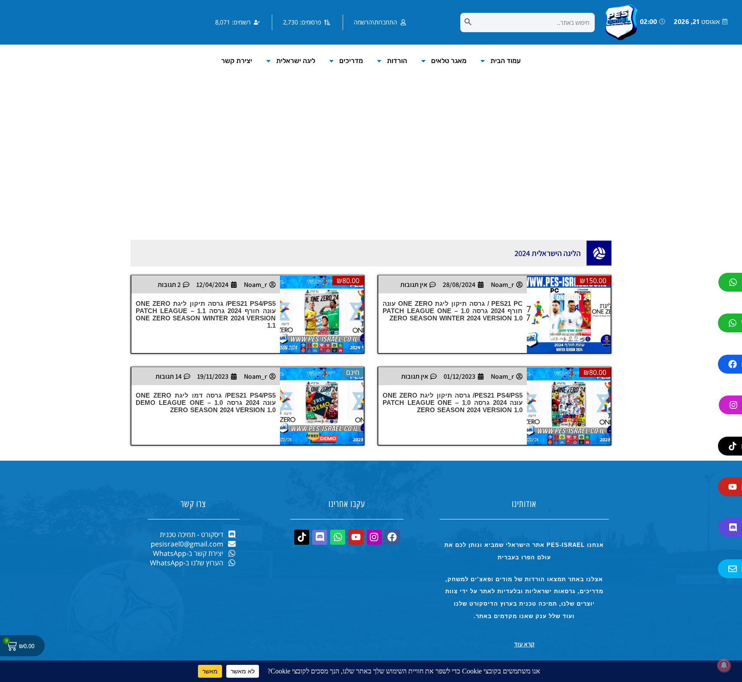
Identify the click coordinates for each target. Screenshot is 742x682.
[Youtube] (355, 537)
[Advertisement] (371, 167)
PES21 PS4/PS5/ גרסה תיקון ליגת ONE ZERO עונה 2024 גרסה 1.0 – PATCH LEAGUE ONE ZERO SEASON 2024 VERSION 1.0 (453, 402)
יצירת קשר (236, 61)
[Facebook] (392, 537)
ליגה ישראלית (295, 61)
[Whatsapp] (337, 537)
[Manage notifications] (724, 665)
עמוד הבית (505, 61)
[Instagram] (374, 537)
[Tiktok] (301, 537)
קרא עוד (524, 644)
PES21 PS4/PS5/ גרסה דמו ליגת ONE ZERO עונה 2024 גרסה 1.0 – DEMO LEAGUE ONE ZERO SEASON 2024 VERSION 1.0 (206, 402)
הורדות (397, 61)
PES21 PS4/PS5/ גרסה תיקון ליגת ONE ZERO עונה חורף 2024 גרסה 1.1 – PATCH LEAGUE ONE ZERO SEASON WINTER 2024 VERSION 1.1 (206, 314)
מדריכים (351, 61)
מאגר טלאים (448, 61)
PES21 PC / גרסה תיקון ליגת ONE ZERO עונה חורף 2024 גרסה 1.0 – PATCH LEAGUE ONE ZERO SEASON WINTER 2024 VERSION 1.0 (453, 311)
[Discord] (319, 537)
